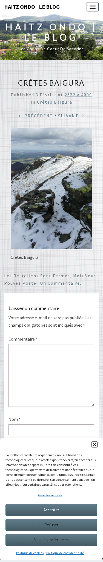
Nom (14, 419)
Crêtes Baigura (54, 102)
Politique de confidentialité (65, 553)
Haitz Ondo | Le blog (32, 6)
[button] (94, 444)
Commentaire (23, 339)
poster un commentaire (51, 283)
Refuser (51, 524)
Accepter (51, 509)
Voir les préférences (51, 539)
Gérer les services (50, 495)
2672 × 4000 (78, 94)
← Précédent (35, 115)
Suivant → (71, 115)
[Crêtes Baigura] (51, 190)
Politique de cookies (30, 553)
